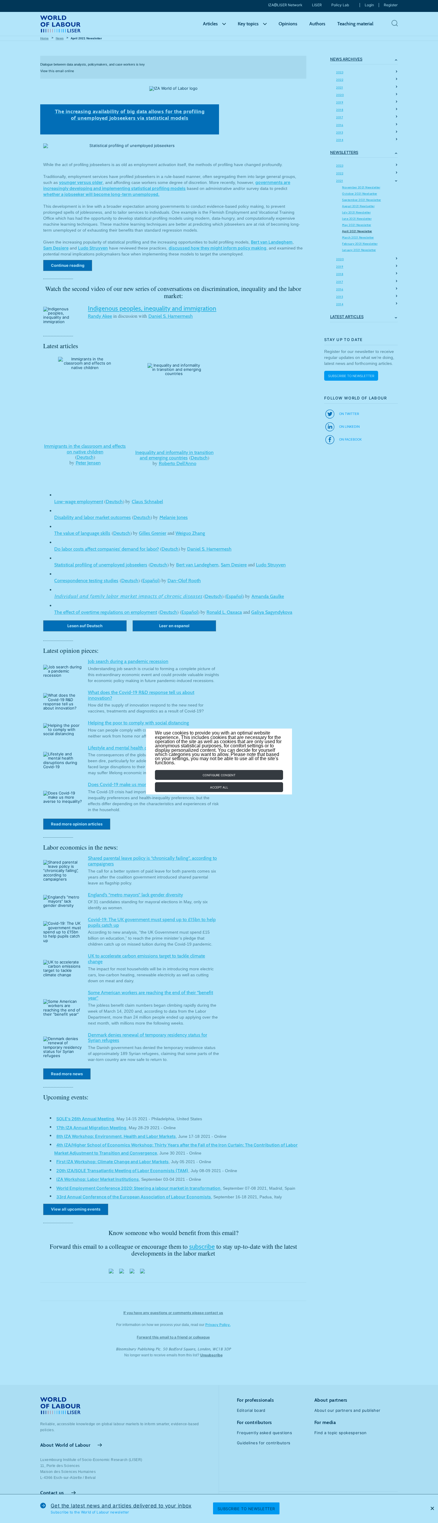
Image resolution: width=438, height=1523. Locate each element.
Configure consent (219, 775)
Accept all (219, 787)
